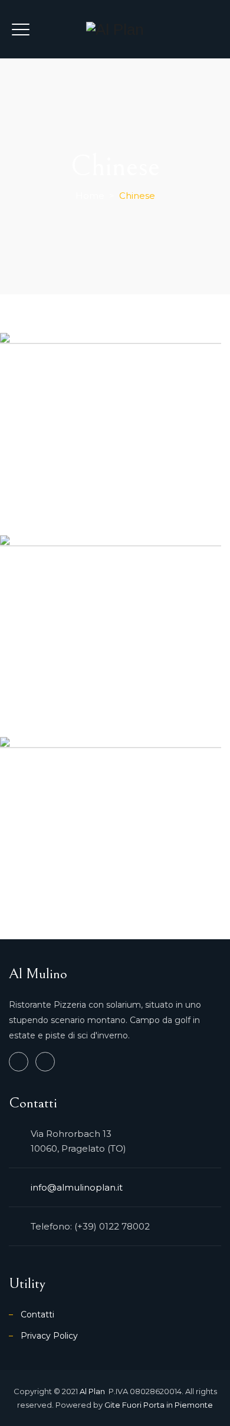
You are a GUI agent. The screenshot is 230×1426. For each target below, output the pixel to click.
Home (89, 195)
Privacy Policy (49, 1335)
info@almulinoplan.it (77, 1187)
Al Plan (93, 1391)
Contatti (37, 1314)
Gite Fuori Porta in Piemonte (158, 1404)
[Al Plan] (115, 29)
